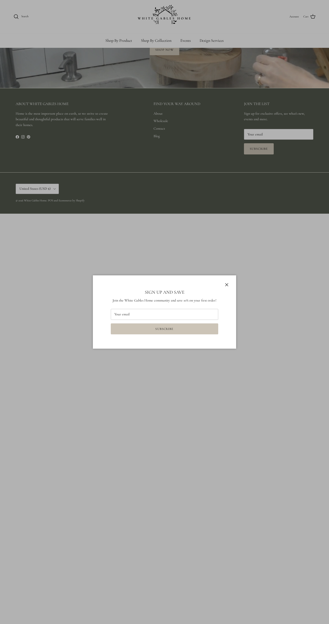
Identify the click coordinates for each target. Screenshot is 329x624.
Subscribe (164, 329)
